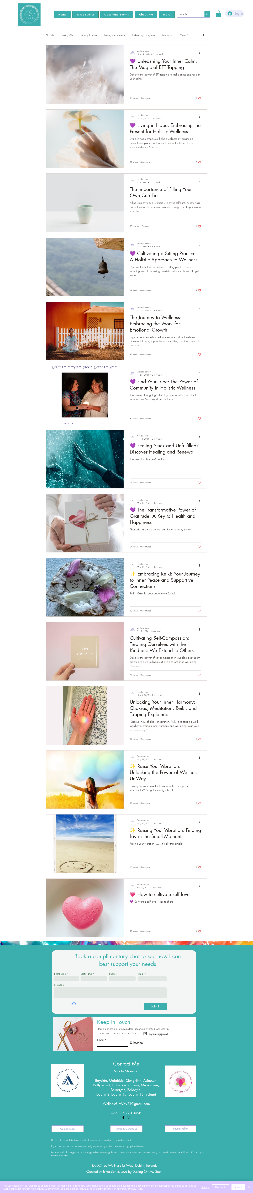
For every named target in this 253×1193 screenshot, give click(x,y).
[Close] (249, 1187)
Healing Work (67, 34)
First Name (60, 974)
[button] (85, 14)
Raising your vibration (114, 34)
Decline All (220, 1187)
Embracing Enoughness (143, 34)
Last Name (86, 974)
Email (141, 974)
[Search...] (207, 14)
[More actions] (200, 53)
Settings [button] (205, 1187)
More (183, 34)
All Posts (50, 34)
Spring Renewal (89, 34)
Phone (112, 974)
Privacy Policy (135, 1188)
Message (59, 985)
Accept (238, 1187)
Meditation (167, 34)
